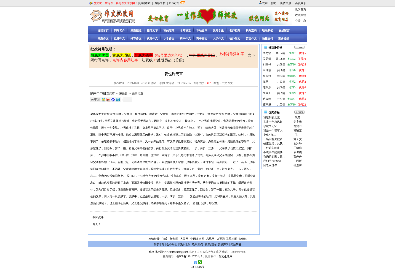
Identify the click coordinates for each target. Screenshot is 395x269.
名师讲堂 (185, 30)
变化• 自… (269, 134)
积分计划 (184, 244)
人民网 (184, 238)
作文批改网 (156, 251)
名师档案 (234, 30)
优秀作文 (152, 38)
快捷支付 (267, 38)
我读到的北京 (271, 117)
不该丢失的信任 (273, 152)
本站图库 (201, 30)
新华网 (174, 238)
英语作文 (251, 38)
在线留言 (284, 30)
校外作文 (234, 38)
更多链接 (283, 38)
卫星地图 (231, 238)
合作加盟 (171, 244)
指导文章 (152, 30)
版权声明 (223, 244)
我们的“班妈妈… (273, 161)
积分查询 (251, 30)
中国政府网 (197, 238)
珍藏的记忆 (270, 126)
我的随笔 (168, 30)
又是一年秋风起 (273, 121)
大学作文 (218, 38)
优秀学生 (218, 30)
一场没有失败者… (274, 139)
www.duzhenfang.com (175, 251)
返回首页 (103, 30)
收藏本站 (144, 3)
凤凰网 (210, 238)
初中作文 (185, 38)
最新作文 (103, 38)
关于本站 (159, 244)
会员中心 (300, 20)
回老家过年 (270, 165)
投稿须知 (210, 244)
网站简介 (119, 30)
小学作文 (168, 38)
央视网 (220, 238)
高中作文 (201, 38)
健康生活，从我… (274, 143)
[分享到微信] (200, 262)
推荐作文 (136, 38)
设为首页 (300, 9)
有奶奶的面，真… (274, 156)
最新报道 (136, 30)
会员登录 (300, 3)
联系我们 (267, 30)
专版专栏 (160, 3)
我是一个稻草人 (273, 130)
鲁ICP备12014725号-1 (189, 256)
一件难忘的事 (271, 147)
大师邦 (242, 238)
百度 (165, 238)
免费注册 (285, 3)
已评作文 (119, 38)
